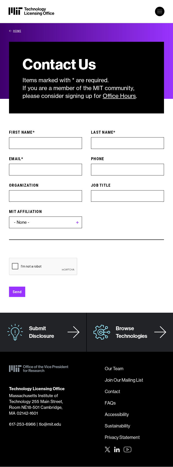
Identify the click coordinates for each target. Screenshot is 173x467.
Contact (112, 391)
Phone (97, 158)
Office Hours (119, 96)
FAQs (110, 403)
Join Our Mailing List (124, 380)
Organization (24, 185)
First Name (21, 132)
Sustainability (117, 426)
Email (15, 158)
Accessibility (117, 414)
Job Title (101, 185)
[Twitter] (107, 449)
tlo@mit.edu (50, 424)
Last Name (102, 132)
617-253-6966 (22, 424)
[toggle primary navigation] (159, 11)
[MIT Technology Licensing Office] (31, 11)
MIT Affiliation (25, 211)
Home (17, 31)
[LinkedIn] (117, 449)
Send (17, 291)
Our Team (114, 368)
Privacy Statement (122, 437)
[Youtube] (127, 449)
